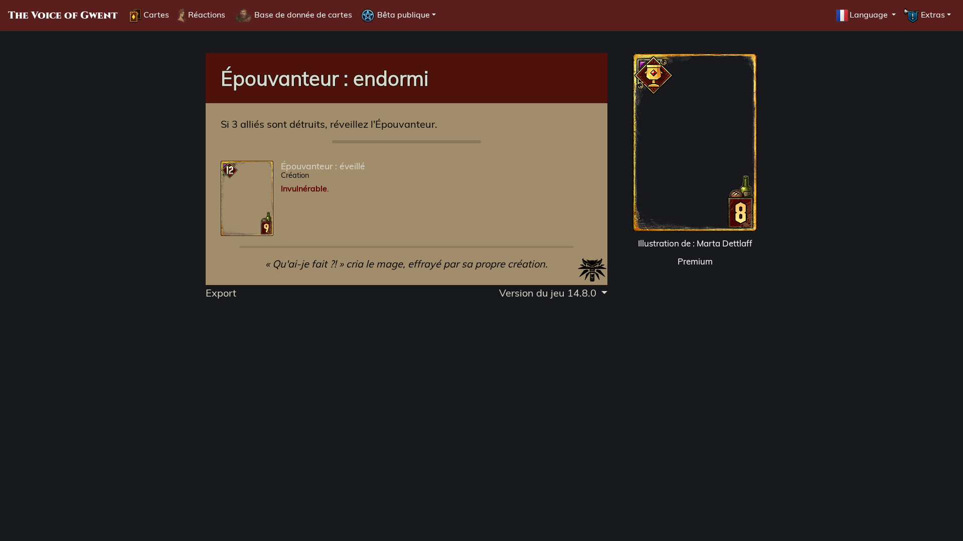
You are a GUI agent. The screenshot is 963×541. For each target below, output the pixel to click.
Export (221, 293)
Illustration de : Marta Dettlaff (695, 243)
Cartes (155, 15)
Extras (932, 15)
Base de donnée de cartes (302, 15)
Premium (695, 261)
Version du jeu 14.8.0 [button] (549, 293)
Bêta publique (402, 15)
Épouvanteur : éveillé (323, 165)
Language (870, 15)
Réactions (205, 15)
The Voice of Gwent (62, 15)
